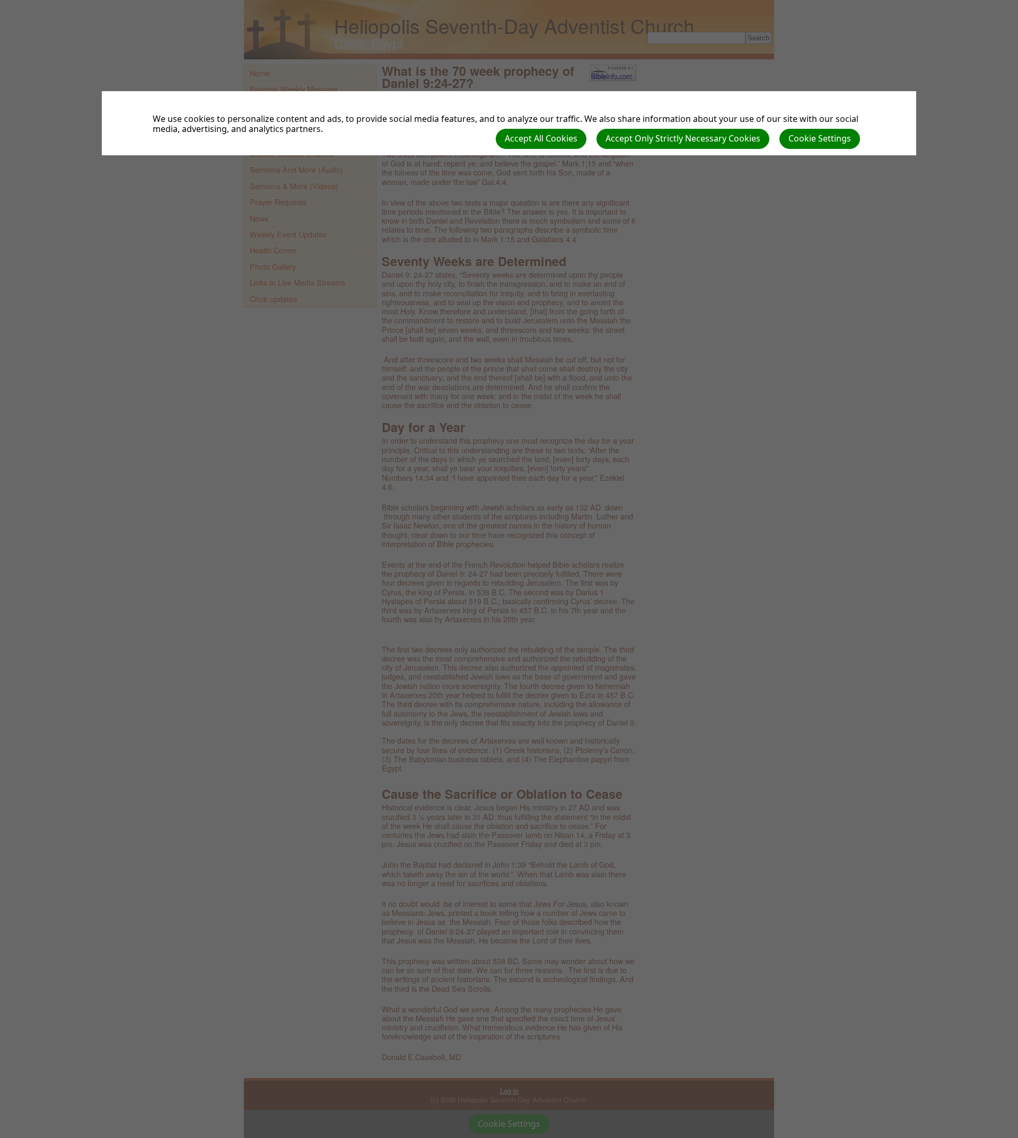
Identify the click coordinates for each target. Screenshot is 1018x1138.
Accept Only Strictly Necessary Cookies (682, 138)
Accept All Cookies (541, 138)
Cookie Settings (819, 138)
